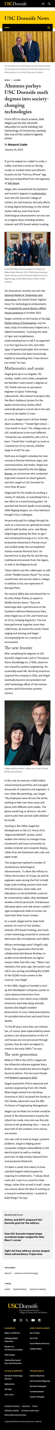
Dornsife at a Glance (12, 1406)
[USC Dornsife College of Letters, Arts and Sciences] (16, 4)
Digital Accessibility (12, 1410)
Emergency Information (30, 1410)
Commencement (37, 1391)
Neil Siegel (13, 183)
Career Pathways (37, 1397)
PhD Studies (10, 1355)
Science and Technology (26, 1273)
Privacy (35, 1406)
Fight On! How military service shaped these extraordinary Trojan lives (27, 1252)
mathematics (39, 193)
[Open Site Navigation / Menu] (43, 3)
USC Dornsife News (27, 19)
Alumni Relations (37, 1375)
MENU (7, 27)
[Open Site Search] (49, 3)
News (7, 80)
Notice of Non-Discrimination (15, 1415)
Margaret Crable (17, 144)
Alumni (17, 80)
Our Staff (33, 1338)
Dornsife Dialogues (38, 1386)
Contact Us (26, 1406)
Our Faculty (35, 1333)
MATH (7, 1289)
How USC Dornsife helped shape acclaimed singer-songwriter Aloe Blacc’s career (24, 1237)
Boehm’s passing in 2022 (23, 1077)
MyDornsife (9, 1384)
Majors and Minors (12, 1333)
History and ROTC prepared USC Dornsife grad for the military (23, 1221)
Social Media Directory (39, 1343)
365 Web (8, 1389)
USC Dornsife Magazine (40, 1381)
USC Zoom (9, 1394)
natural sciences (38, 1289)
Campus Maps (36, 1349)
